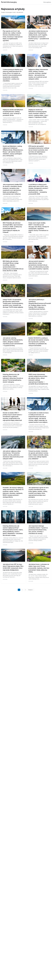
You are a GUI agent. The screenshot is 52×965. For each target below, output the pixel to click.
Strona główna (47, 2)
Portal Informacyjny (9, 2)
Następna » (30, 589)
